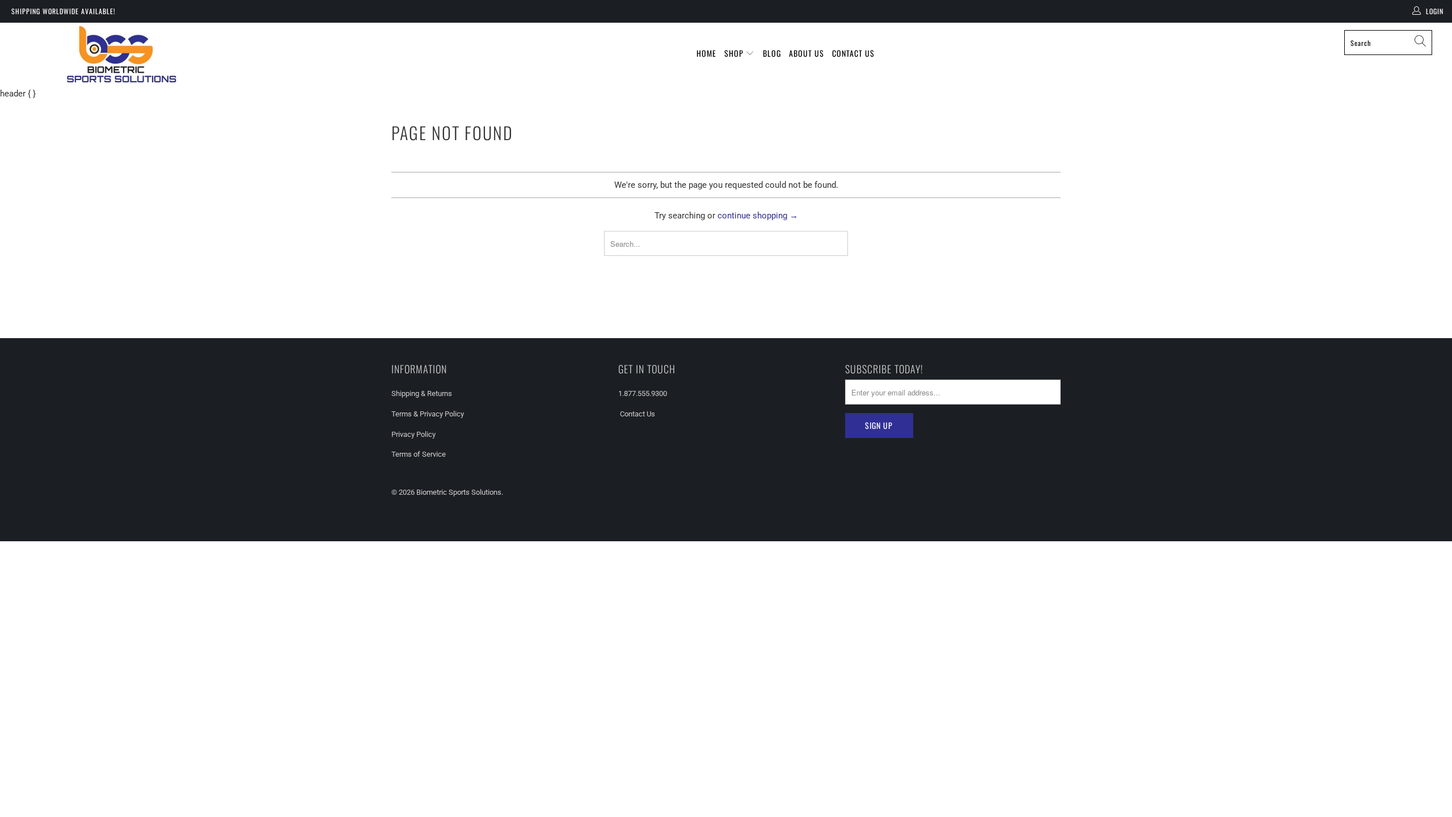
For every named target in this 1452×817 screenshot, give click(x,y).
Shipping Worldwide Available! (63, 11)
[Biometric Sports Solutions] (122, 55)
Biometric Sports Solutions (458, 492)
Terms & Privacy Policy (427, 414)
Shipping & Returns (421, 393)
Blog (772, 53)
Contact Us (853, 53)
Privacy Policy (413, 434)
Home (706, 53)
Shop (735, 53)
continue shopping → (757, 215)
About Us (806, 53)
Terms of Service (418, 454)
